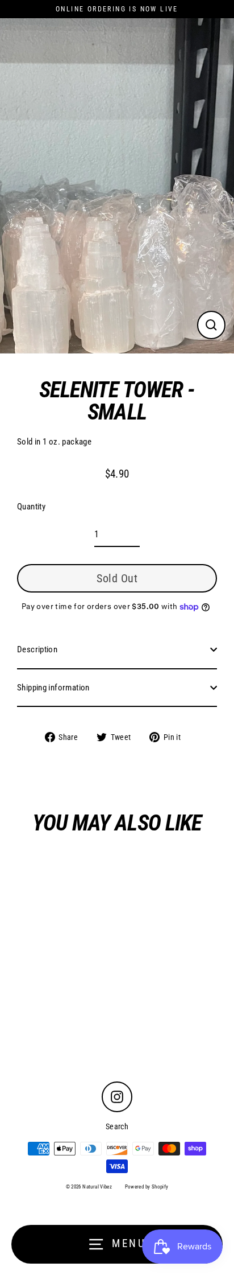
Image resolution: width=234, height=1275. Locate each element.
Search (117, 1126)
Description (37, 649)
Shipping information (53, 687)
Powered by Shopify (147, 1187)
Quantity (31, 506)
